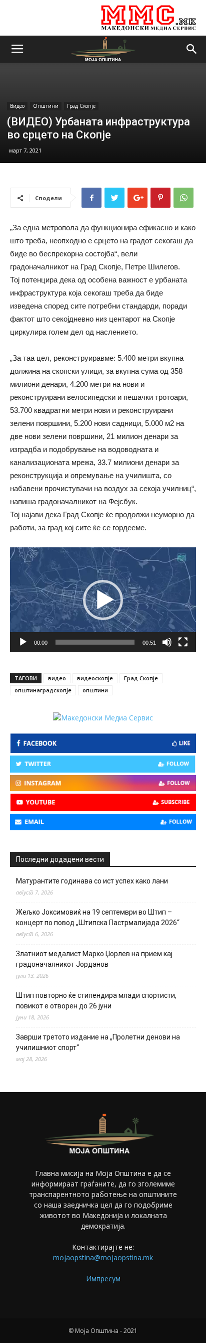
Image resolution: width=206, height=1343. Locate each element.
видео (57, 678)
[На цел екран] (183, 642)
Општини (45, 105)
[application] (103, 599)
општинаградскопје (43, 690)
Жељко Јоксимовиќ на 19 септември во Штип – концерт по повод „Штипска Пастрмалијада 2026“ (98, 917)
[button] (192, 49)
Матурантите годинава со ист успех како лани (92, 881)
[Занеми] (167, 642)
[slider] (95, 642)
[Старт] (23, 642)
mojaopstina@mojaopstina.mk (103, 1257)
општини (95, 690)
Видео (17, 105)
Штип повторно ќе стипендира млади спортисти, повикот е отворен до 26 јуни (96, 1000)
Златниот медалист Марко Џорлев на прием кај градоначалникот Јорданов (94, 959)
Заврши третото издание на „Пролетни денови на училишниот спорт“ (98, 1042)
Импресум (103, 1278)
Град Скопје (81, 105)
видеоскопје (95, 678)
